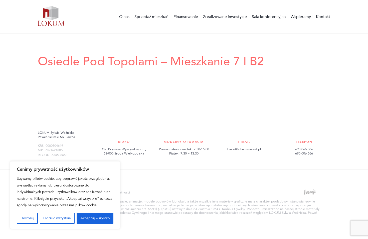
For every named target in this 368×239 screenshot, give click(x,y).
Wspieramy (301, 17)
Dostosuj (27, 218)
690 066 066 (304, 149)
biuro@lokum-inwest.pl (244, 149)
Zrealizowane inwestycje (225, 17)
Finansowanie (185, 17)
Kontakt (323, 17)
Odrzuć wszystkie (57, 218)
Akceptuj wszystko (95, 218)
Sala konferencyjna (269, 17)
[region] (65, 195)
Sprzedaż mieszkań (151, 17)
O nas (124, 17)
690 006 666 (304, 153)
